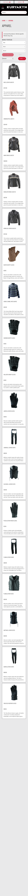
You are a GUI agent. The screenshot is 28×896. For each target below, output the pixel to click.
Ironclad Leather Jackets (10, 228)
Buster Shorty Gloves (9, 265)
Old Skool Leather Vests (9, 484)
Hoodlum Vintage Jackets (10, 192)
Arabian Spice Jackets (9, 119)
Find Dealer (20, 2)
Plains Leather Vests (9, 594)
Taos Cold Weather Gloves (10, 703)
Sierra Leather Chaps (9, 667)
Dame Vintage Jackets (9, 155)
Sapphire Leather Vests (9, 630)
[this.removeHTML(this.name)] (14, 71)
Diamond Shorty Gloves (9, 338)
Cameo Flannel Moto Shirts (10, 301)
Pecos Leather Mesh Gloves (10, 521)
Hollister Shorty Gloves (9, 374)
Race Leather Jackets (9, 82)
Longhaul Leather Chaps (9, 447)
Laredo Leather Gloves (9, 411)
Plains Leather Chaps (9, 557)
